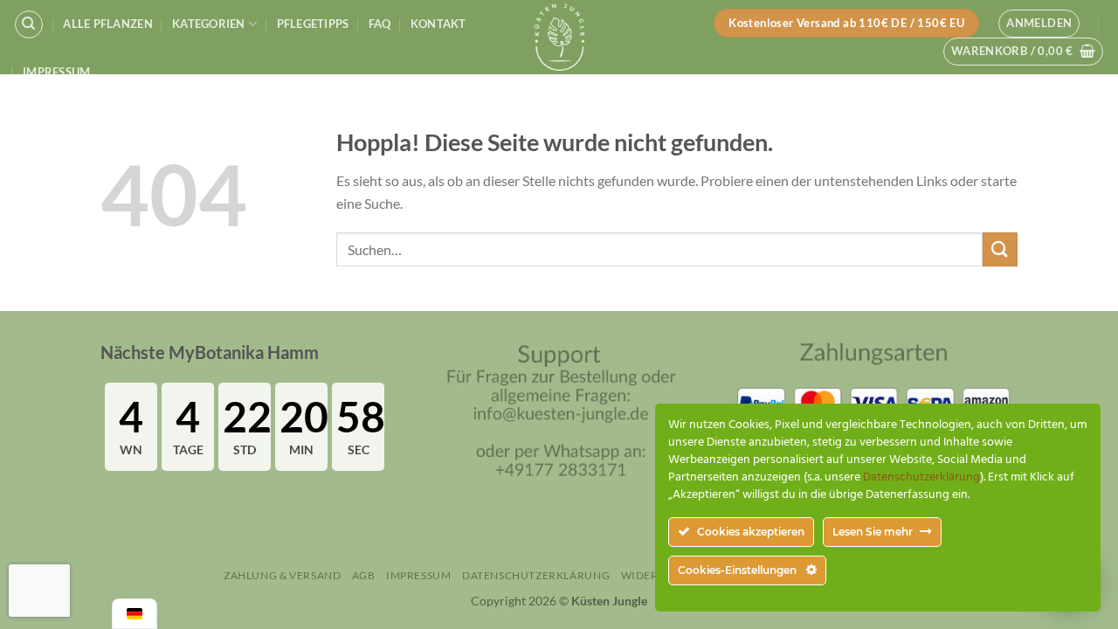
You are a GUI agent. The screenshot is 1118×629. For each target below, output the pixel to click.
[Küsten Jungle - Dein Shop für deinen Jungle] (559, 37)
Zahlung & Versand (282, 575)
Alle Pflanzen (107, 24)
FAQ (380, 24)
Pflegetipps (313, 24)
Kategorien (208, 24)
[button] (1039, 24)
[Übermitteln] (1000, 249)
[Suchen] (29, 24)
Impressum (56, 72)
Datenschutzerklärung (536, 575)
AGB (364, 575)
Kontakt (438, 24)
